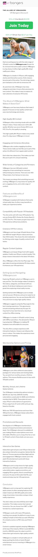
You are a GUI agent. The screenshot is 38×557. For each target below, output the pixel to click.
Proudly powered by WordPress (12, 552)
